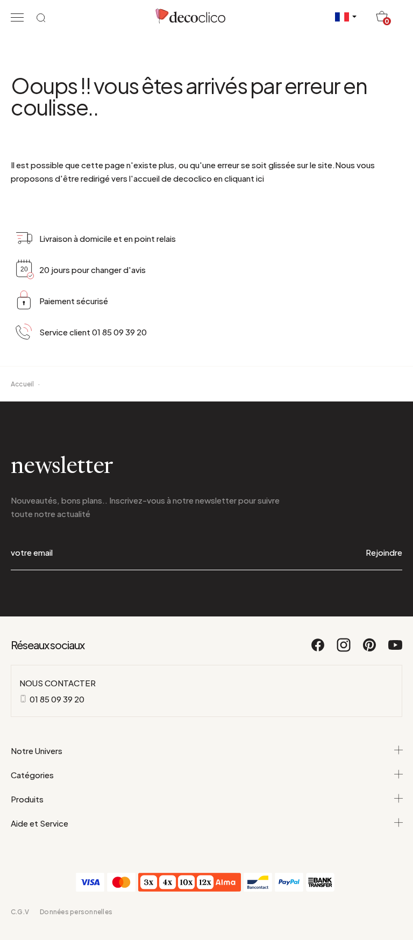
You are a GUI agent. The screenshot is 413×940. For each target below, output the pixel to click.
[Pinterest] (370, 650)
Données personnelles (76, 912)
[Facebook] (318, 650)
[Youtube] (395, 650)
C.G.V (20, 912)
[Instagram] (344, 650)
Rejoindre (384, 552)
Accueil (22, 384)
